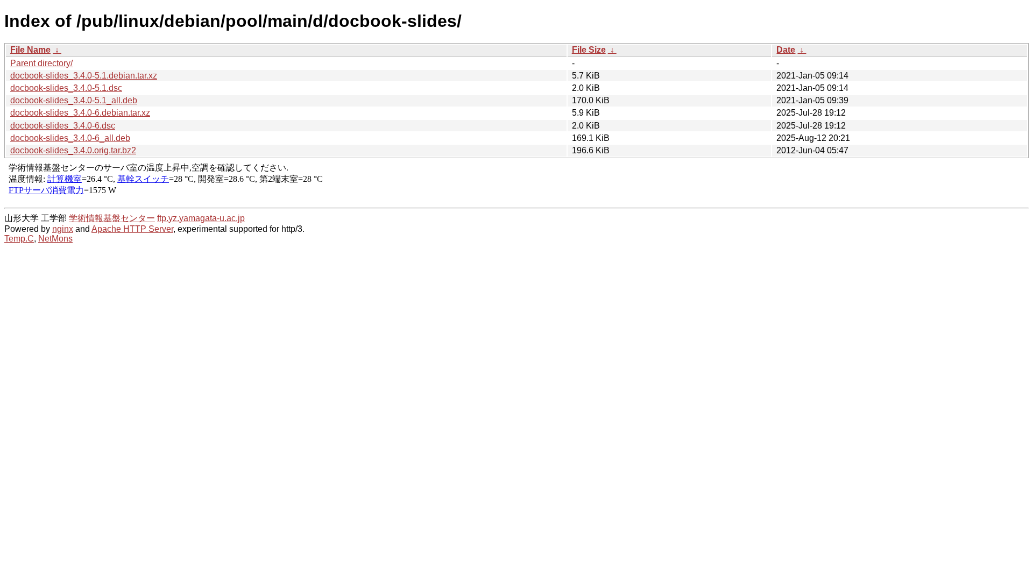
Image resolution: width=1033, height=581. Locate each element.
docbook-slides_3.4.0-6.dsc (62, 125)
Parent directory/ (41, 63)
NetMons (55, 238)
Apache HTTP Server (132, 228)
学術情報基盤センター (112, 218)
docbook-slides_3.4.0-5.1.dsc (66, 88)
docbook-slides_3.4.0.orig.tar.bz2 (73, 150)
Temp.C (19, 238)
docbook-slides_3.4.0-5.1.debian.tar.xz (83, 75)
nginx (62, 228)
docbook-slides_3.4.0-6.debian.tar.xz (80, 112)
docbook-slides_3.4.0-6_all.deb (70, 138)
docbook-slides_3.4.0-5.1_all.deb (73, 100)
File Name (30, 49)
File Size (589, 49)
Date (785, 49)
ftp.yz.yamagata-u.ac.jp (201, 218)
